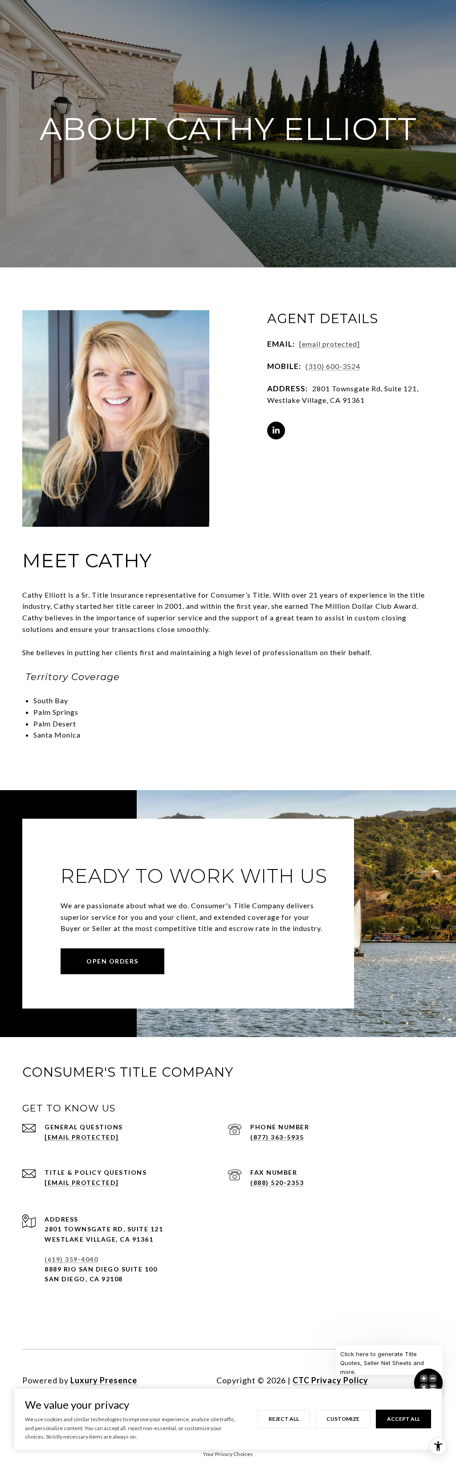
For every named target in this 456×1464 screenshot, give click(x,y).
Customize (342, 1418)
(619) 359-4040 (71, 1259)
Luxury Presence (103, 1380)
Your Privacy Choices (228, 1454)
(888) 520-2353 (277, 1182)
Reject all (284, 1418)
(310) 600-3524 (332, 366)
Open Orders (112, 961)
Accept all (403, 1418)
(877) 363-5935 (277, 1137)
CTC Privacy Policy (330, 1380)
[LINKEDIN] (276, 430)
